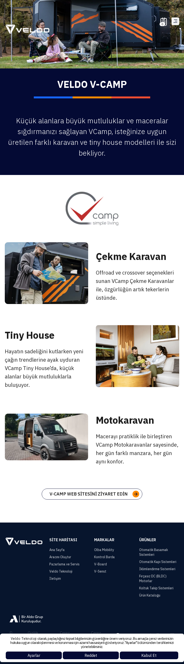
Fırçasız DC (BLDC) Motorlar (153, 578)
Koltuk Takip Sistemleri (156, 588)
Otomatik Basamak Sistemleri (153, 552)
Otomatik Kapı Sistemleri (157, 562)
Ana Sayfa (57, 550)
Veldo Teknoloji (60, 571)
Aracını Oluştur (60, 557)
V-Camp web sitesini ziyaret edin (89, 494)
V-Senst (100, 571)
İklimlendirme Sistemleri (157, 569)
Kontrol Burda (104, 557)
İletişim (55, 578)
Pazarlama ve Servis (64, 564)
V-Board (100, 564)
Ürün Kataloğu (149, 595)
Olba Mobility (104, 550)
